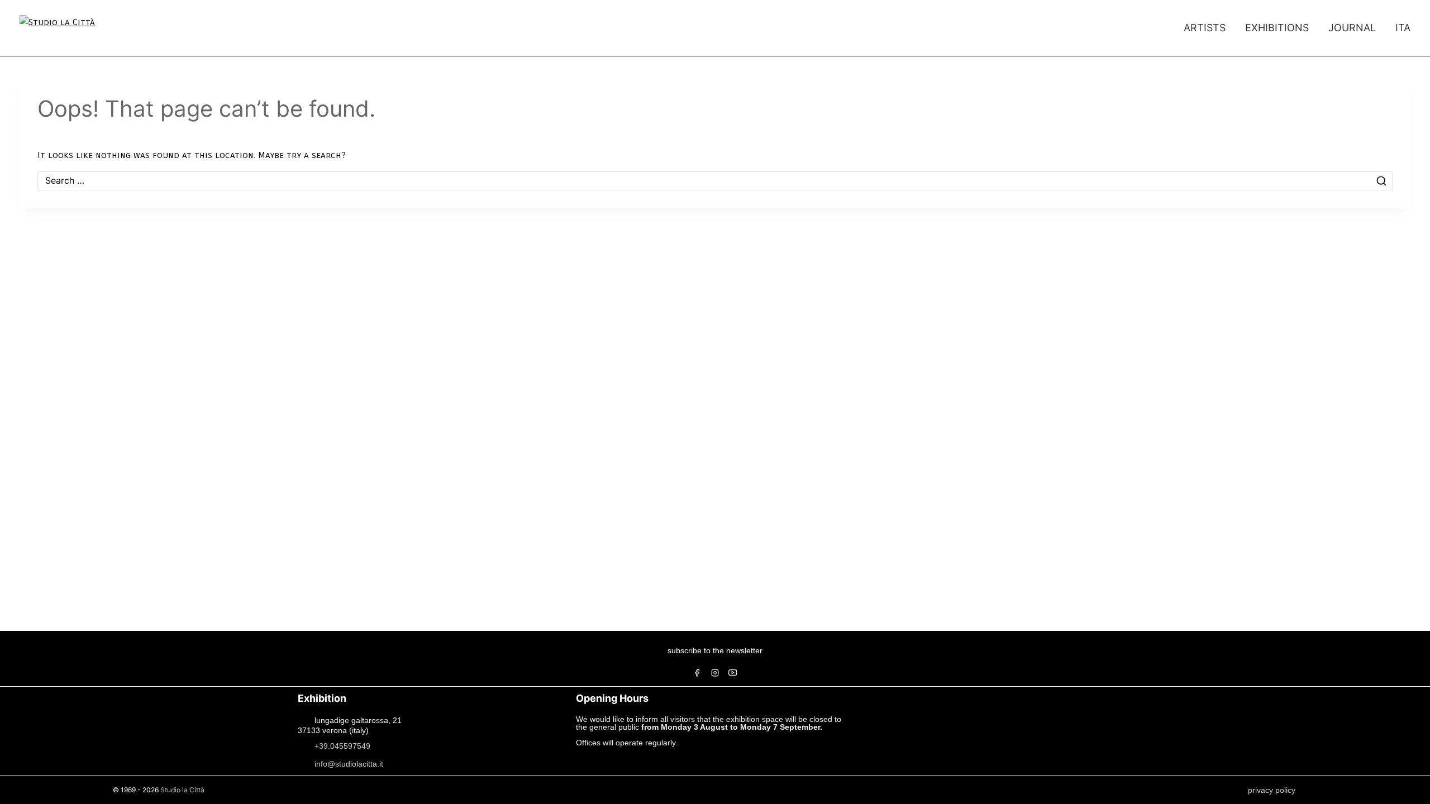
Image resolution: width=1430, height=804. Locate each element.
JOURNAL (1352, 28)
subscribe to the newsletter (715, 650)
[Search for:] (715, 180)
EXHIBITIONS (1277, 28)
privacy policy (1271, 790)
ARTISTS (1205, 28)
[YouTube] (733, 673)
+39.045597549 (342, 745)
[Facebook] (697, 673)
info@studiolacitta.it (348, 763)
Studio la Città (182, 790)
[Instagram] (715, 673)
